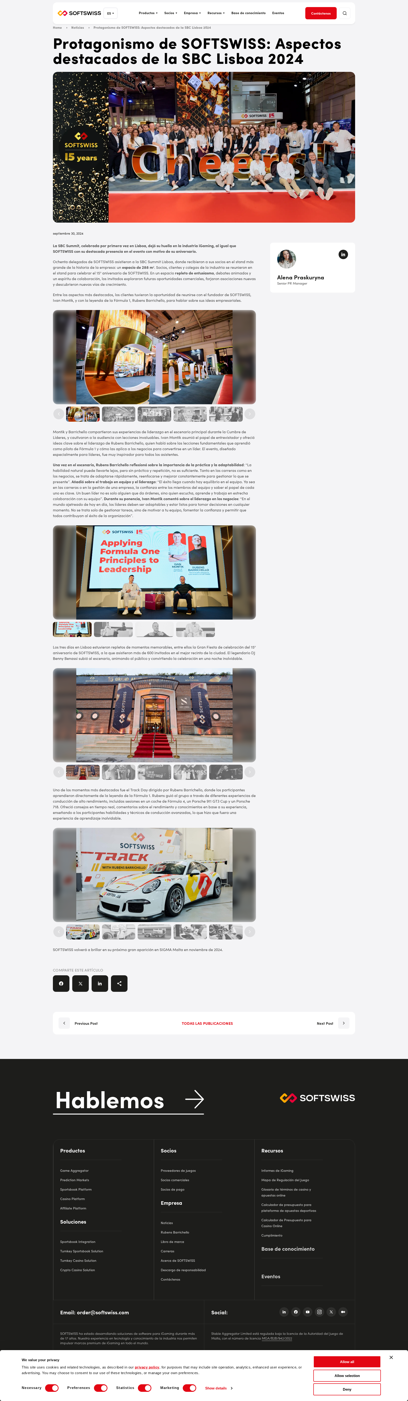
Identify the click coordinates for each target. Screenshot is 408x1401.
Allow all (347, 1362)
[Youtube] (307, 1312)
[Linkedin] (284, 1312)
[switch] (100, 1388)
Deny (347, 1389)
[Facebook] (296, 1312)
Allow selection (347, 1376)
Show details (216, 1388)
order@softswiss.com (103, 1312)
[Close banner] (391, 1357)
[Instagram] (319, 1312)
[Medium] (343, 1312)
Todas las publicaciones (207, 1023)
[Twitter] (331, 1312)
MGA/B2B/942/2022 (277, 1338)
